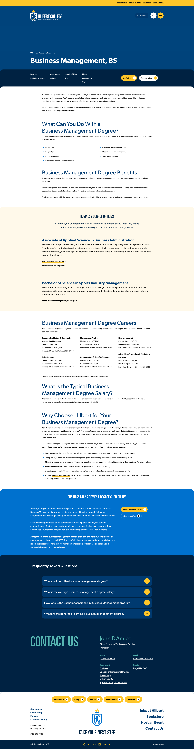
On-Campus (87, 78)
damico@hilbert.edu (143, 658)
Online (85, 82)
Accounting (105, 675)
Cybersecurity (106, 678)
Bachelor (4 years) (37, 78)
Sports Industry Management (113, 682)
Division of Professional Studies (114, 671)
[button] (161, 15)
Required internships (54, 466)
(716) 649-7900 (36, 734)
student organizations (61, 475)
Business (104, 668)
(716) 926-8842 (107, 658)
